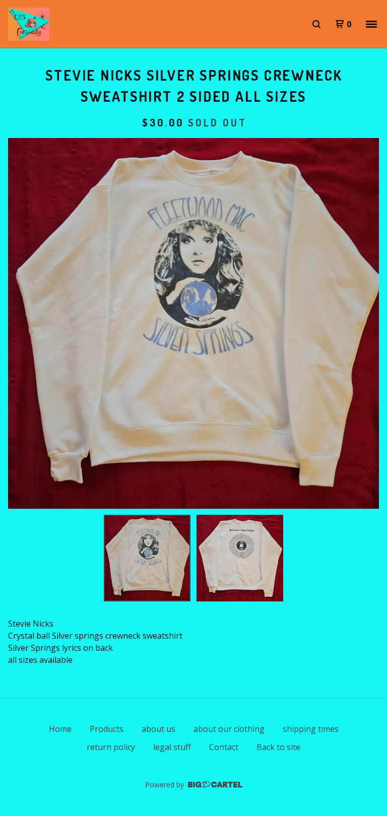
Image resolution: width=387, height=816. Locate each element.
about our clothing (229, 728)
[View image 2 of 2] (240, 558)
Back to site (278, 747)
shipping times (311, 728)
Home (60, 728)
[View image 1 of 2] (147, 558)
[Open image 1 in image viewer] (193, 323)
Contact (223, 747)
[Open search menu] (316, 24)
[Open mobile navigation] (371, 24)
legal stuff (172, 747)
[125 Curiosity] (28, 24)
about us (158, 728)
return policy (111, 747)
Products (106, 728)
